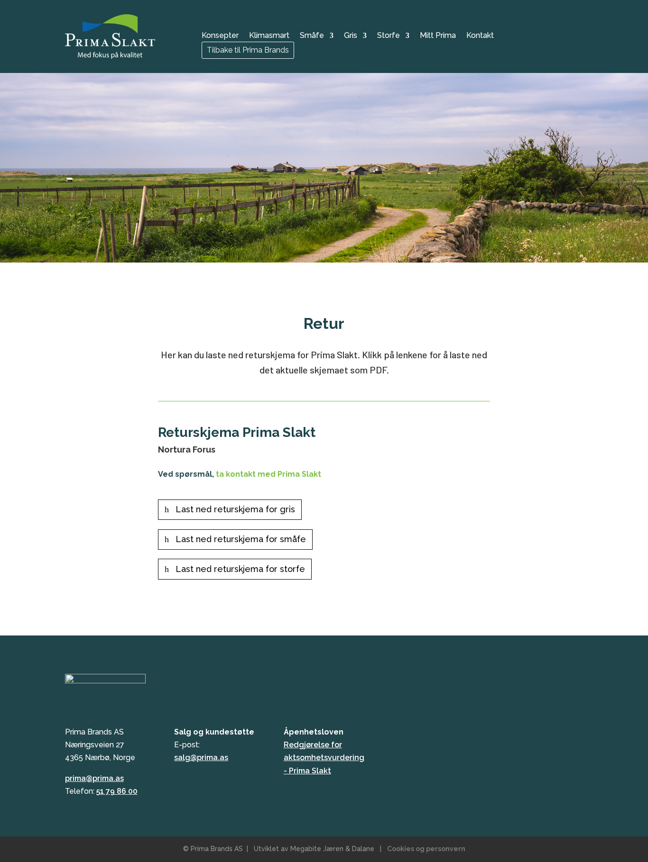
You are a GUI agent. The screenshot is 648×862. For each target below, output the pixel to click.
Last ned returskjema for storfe (240, 569)
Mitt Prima (438, 36)
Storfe (388, 36)
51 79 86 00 (117, 791)
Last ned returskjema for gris (235, 509)
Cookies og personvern (426, 849)
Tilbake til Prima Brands (248, 49)
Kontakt (480, 36)
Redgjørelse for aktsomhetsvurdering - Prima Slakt (324, 757)
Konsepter (220, 36)
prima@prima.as (94, 778)
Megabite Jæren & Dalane (332, 849)
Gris (350, 36)
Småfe (312, 36)
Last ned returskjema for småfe (241, 539)
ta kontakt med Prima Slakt (268, 474)
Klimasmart (269, 36)
